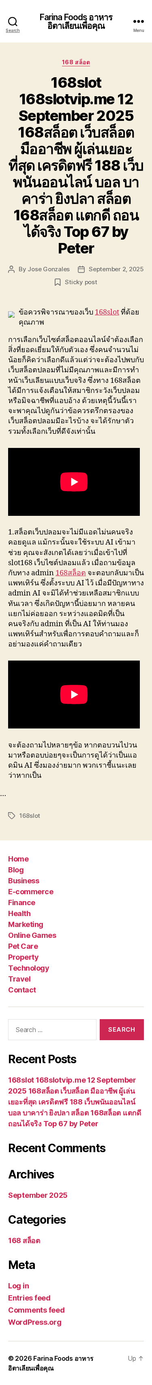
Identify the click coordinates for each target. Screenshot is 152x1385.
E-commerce (30, 891)
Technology (28, 968)
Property (23, 957)
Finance (21, 902)
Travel (19, 979)
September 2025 (38, 1195)
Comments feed (36, 1310)
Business (23, 880)
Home (18, 859)
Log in (18, 1286)
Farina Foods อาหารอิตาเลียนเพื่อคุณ (76, 21)
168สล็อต (71, 573)
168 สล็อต (76, 62)
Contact (22, 990)
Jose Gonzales (49, 269)
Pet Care (23, 946)
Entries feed (29, 1298)
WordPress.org (35, 1322)
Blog (16, 870)
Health (19, 913)
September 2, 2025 (116, 269)
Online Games (32, 935)
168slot (107, 312)
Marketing (25, 924)
